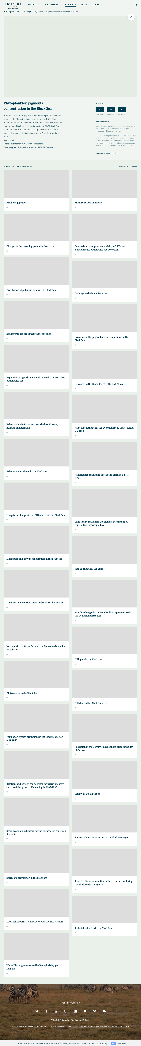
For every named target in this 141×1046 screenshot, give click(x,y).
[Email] (104, 1014)
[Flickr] (65, 1014)
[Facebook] (46, 1014)
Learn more (121, 1043)
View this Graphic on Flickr (107, 153)
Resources (70, 5)
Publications (51, 5)
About (95, 5)
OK (113, 1043)
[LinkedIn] (75, 1014)
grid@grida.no (101, 145)
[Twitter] (37, 1014)
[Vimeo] (94, 1014)
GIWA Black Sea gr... (24, 12)
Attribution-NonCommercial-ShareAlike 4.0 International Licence (101, 1026)
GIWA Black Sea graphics (31, 144)
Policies (86, 1020)
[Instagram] (56, 1014)
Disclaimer (76, 1020)
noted (36, 1026)
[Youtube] (85, 1014)
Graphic (11, 12)
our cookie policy (99, 1043)
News (84, 5)
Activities (33, 5)
